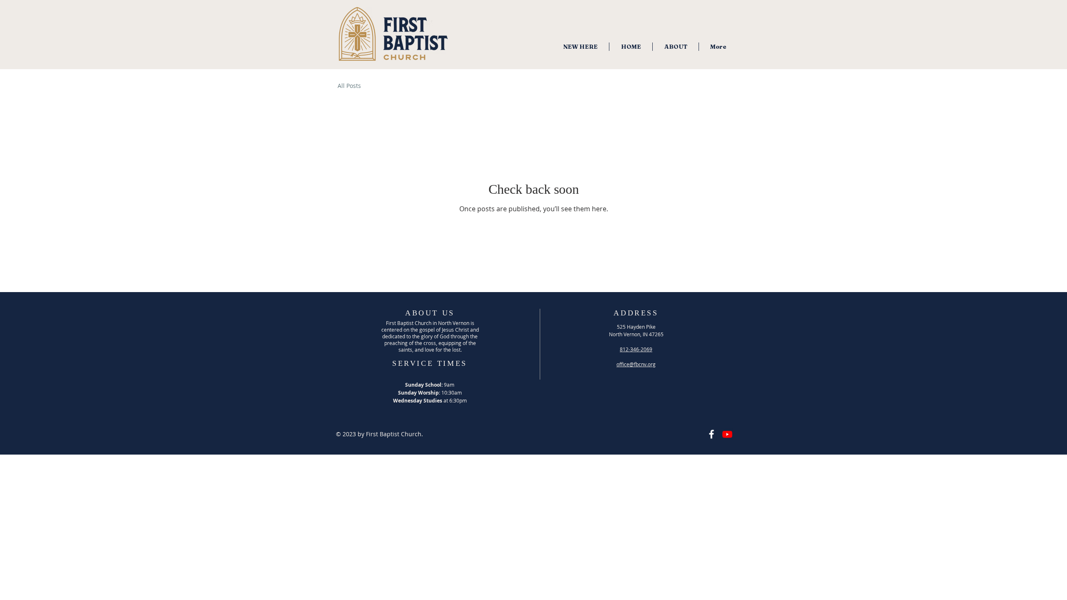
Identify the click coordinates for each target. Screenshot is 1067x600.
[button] (676, 46)
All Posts (349, 86)
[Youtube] (727, 434)
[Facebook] (711, 434)
